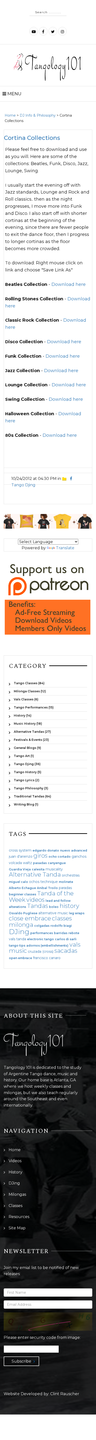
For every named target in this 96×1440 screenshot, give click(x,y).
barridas (60, 933)
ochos (34, 882)
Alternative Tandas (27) (32, 731)
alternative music (53, 913)
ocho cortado (59, 856)
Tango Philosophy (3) (31, 788)
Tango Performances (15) (34, 707)
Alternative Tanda (35, 874)
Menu (13, 94)
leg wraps (76, 913)
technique (49, 882)
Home (10, 115)
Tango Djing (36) (27, 764)
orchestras (71, 875)
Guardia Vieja (20, 869)
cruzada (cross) (40, 951)
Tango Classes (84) (29, 683)
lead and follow (58, 900)
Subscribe (21, 1361)
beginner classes (22, 894)
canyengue (57, 863)
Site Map (17, 1228)
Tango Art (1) (24, 756)
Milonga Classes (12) (30, 691)
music (18, 950)
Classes (15, 1205)
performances (41, 933)
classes (62, 918)
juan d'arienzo (20, 856)
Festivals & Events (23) (31, 740)
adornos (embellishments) (47, 945)
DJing (19, 931)
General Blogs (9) (27, 748)
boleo (54, 906)
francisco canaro (47, 958)
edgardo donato (45, 850)
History (15, 1172)
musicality (54, 869)
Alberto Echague (22, 888)
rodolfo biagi (61, 925)
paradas (65, 888)
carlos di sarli (66, 939)
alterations (17, 906)
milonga (21, 924)
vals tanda (17, 939)
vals (74, 944)
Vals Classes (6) (26, 699)
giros (40, 855)
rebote (73, 933)
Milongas (17, 1194)
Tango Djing (23, 485)
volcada (15, 863)
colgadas (41, 925)
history (69, 905)
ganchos (79, 856)
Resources (19, 1216)
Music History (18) (28, 723)
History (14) (23, 715)
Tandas (37, 905)
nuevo (65, 850)
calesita (38, 869)
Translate (65, 548)
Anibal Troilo (47, 888)
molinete (66, 881)
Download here (68, 284)
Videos (15, 1161)
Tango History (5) (27, 772)
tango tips (17, 945)
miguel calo (18, 881)
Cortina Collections (32, 137)
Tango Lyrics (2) (26, 780)
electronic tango (40, 939)
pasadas (40, 863)
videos (35, 899)
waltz (27, 863)
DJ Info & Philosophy (38, 115)
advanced (79, 850)
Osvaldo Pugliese (23, 913)
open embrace (20, 958)
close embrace (30, 918)
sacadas (65, 950)
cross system (20, 850)
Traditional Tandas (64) (32, 796)
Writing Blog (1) (26, 804)
